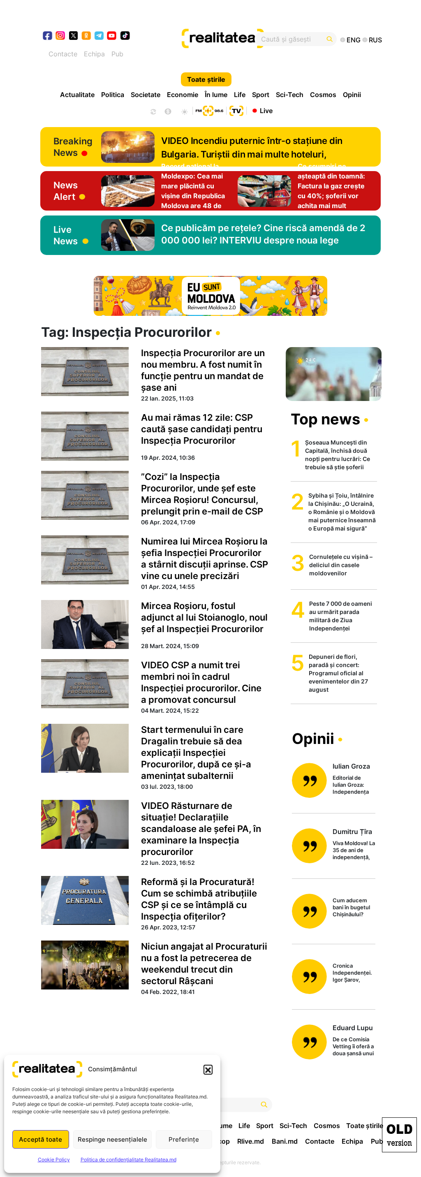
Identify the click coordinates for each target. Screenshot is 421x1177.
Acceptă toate (40, 1139)
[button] (208, 1069)
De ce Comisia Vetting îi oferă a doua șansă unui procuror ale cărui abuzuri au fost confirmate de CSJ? (353, 1047)
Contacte (63, 54)
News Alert (65, 191)
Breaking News (73, 147)
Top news (325, 419)
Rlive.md (250, 1141)
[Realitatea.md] (399, 1134)
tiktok (125, 36)
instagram (61, 36)
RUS (375, 40)
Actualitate (77, 94)
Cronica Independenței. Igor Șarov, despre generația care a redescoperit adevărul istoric (353, 973)
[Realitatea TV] (236, 110)
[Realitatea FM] (209, 110)
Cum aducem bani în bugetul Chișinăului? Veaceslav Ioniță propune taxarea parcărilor (354, 908)
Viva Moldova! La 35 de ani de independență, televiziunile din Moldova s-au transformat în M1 (354, 851)
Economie (182, 94)
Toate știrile (206, 79)
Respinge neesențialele (112, 1139)
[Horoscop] (152, 111)
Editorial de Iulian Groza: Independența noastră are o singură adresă (351, 785)
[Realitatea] (228, 39)
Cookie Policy (54, 1159)
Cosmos (323, 94)
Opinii (352, 94)
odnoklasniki (86, 36)
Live (266, 110)
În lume (216, 94)
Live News (65, 235)
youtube (112, 36)
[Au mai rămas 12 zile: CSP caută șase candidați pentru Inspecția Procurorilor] (85, 436)
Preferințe (184, 1139)
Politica (112, 94)
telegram (99, 36)
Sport (260, 94)
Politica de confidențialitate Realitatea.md (128, 1159)
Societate (145, 94)
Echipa (94, 54)
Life (239, 94)
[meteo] (184, 111)
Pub (117, 54)
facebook (48, 36)
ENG (354, 40)
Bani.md (285, 1141)
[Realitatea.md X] (73, 35)
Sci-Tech (289, 94)
